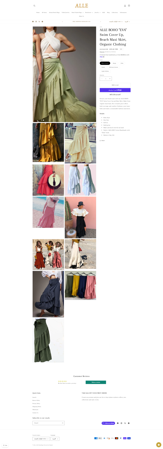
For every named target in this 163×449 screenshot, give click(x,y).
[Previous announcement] (62, 21)
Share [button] (103, 140)
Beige (115, 63)
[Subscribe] (62, 423)
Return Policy (36, 400)
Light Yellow (106, 71)
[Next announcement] (100, 21)
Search (34, 397)
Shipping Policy (37, 406)
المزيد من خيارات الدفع (115, 94)
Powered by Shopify (48, 445)
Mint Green (105, 63)
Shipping (102, 51)
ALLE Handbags (39, 445)
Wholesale (35, 409)
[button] (34, 6)
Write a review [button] (96, 382)
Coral (104, 67)
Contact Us (35, 412)
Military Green (114, 67)
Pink (123, 63)
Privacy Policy (36, 403)
